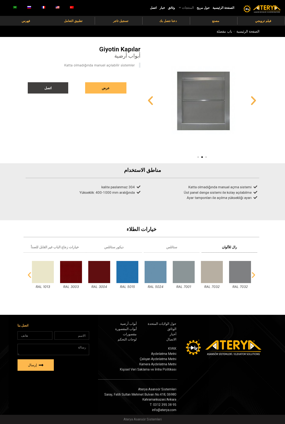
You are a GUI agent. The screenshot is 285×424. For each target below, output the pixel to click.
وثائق (171, 8)
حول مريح (203, 8)
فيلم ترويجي (263, 21)
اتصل (153, 8)
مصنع (215, 21)
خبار (162, 8)
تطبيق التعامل (73, 21)
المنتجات (188, 8)
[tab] (229, 247)
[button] (198, 157)
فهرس (26, 21)
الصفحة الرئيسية (223, 8)
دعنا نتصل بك (168, 21)
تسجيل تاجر (120, 21)
